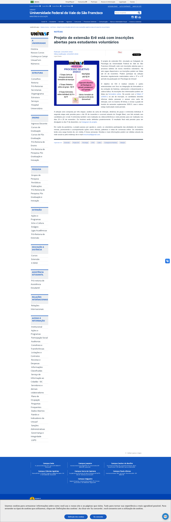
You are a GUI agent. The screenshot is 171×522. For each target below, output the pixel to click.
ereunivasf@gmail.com (91, 134)
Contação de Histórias (110, 142)
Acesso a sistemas (135, 22)
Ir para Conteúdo (35, 6)
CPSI (92, 142)
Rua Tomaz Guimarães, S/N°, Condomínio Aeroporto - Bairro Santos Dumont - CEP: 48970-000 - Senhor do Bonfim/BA (121, 466)
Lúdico (99, 142)
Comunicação (103, 22)
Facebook (136, 17)
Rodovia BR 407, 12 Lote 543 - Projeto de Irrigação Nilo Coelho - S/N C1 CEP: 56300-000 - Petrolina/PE (48, 474)
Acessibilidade (112, 6)
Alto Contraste (125, 6)
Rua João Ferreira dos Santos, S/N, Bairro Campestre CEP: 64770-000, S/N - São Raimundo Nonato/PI (84, 474)
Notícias (53, 27)
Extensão (67, 142)
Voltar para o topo (134, 453)
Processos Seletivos (90, 22)
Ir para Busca (56, 6)
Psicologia (85, 142)
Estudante (52, 22)
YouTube (139, 17)
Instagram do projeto (89, 122)
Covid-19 (44, 22)
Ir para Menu (46, 6)
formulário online (115, 94)
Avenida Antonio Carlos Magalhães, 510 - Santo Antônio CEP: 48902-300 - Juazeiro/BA (84, 466)
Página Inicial (44, 27)
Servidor (61, 22)
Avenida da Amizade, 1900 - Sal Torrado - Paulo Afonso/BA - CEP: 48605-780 (121, 474)
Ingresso (69, 22)
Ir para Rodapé (67, 6)
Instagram (132, 17)
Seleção (122, 142)
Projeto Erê (76, 142)
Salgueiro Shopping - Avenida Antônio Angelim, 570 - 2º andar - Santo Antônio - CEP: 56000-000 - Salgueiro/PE (85, 481)
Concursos (77, 22)
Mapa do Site (137, 6)
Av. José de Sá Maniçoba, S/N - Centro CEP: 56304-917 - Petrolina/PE (48, 466)
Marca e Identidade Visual (118, 22)
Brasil (37, 2)
